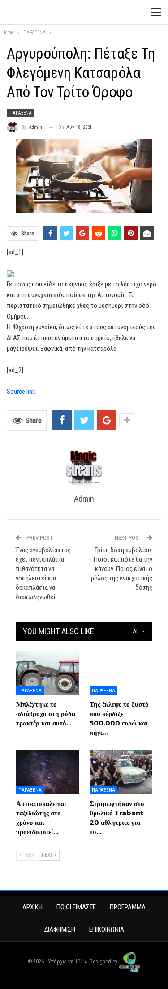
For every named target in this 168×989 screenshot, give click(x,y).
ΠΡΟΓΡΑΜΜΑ (128, 907)
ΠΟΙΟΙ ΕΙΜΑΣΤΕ (76, 907)
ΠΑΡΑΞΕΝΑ (20, 113)
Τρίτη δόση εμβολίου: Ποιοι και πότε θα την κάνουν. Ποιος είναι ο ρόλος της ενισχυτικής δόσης (121, 569)
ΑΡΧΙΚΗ (32, 907)
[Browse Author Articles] (84, 468)
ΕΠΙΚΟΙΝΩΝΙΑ (106, 929)
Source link (21, 392)
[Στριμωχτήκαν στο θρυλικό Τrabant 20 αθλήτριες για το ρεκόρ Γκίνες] (121, 772)
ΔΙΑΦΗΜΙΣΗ (59, 929)
